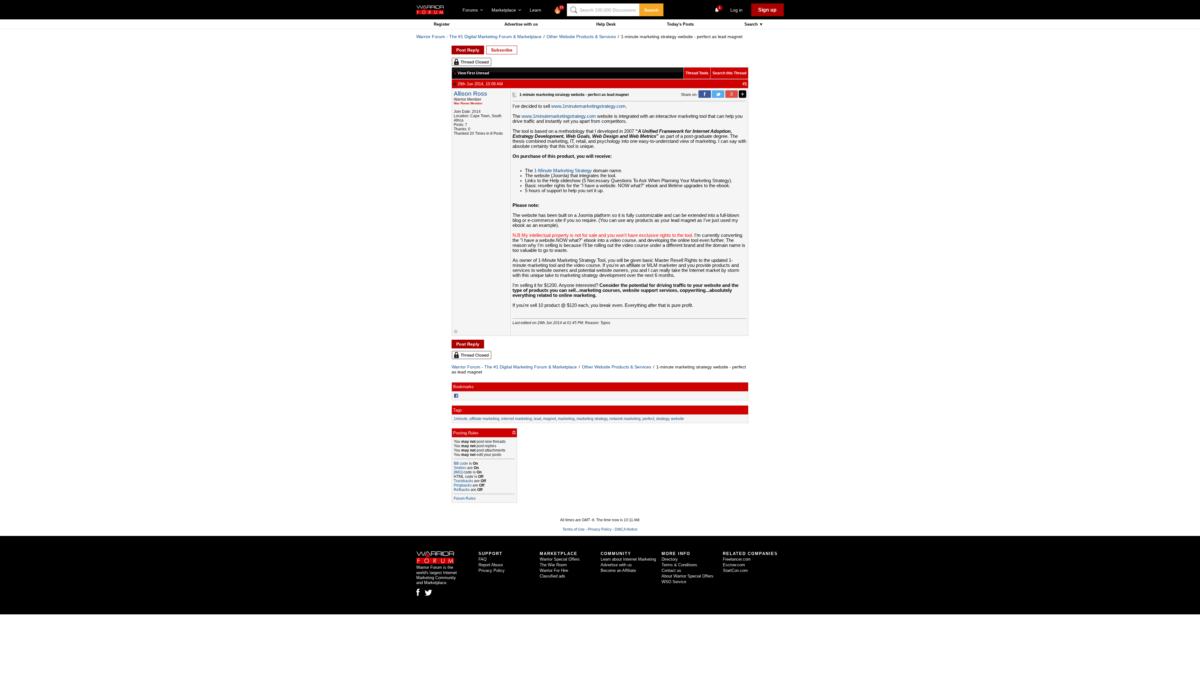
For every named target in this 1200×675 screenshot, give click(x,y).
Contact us (671, 570)
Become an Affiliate (618, 570)
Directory (670, 559)
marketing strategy (592, 419)
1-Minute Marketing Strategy (563, 170)
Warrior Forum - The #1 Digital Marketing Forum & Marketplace (479, 36)
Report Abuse (490, 564)
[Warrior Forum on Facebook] (418, 592)
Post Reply (467, 50)
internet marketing (516, 419)
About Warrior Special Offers (687, 576)
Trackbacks (463, 481)
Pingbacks (463, 485)
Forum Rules (465, 498)
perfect (648, 419)
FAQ (482, 559)
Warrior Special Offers (560, 559)
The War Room (553, 564)
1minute (461, 419)
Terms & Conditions (679, 564)
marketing (566, 419)
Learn (537, 10)
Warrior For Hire (554, 570)
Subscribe (501, 50)
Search (651, 10)
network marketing (625, 419)
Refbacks (462, 490)
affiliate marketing (484, 419)
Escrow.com (734, 564)
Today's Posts (680, 24)
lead (537, 419)
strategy (662, 419)
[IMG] (458, 472)
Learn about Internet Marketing (628, 559)
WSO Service (674, 581)
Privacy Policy (600, 529)
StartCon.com (735, 570)
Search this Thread (729, 73)
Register (442, 24)
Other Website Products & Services (581, 36)
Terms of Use (573, 529)
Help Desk (606, 24)
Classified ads (552, 576)
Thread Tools (697, 73)
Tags (457, 410)
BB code (461, 463)
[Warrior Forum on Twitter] (428, 593)
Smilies (460, 468)
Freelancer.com (737, 559)
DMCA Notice (626, 529)
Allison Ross (470, 93)
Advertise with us (521, 24)
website (677, 419)
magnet (549, 419)
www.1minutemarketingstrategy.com (588, 106)
